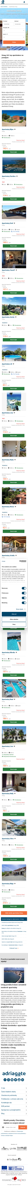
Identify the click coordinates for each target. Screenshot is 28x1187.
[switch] (24, 593)
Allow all (14, 614)
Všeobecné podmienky (9, 1095)
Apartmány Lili (7, 364)
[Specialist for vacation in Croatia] (14, 1073)
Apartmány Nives (8, 507)
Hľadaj (14, 42)
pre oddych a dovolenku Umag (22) (11, 928)
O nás (3, 1088)
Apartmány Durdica (8, 176)
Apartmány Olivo (8, 839)
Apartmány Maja (7, 884)
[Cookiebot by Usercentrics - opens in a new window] (19, 561)
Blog (2, 1113)
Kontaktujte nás (6, 1103)
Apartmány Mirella (8, 652)
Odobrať (22, 1127)
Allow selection (14, 619)
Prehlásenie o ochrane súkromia (12, 1099)
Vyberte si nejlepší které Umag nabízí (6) (12, 942)
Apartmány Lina (7, 413)
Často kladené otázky (8, 1092)
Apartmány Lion (7, 746)
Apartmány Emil (7, 223)
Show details (19, 609)
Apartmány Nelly (7, 793)
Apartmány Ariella (8, 555)
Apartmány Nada (8, 460)
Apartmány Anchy (8, 317)
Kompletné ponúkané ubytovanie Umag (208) (12, 922)
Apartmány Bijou (7, 129)
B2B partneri (5, 1106)
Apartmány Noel (7, 699)
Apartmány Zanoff (8, 270)
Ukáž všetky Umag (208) (10, 925)
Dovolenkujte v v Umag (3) (12, 945)
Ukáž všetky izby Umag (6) (8, 939)
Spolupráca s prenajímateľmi (10, 1110)
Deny (14, 624)
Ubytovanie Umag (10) (9, 936)
